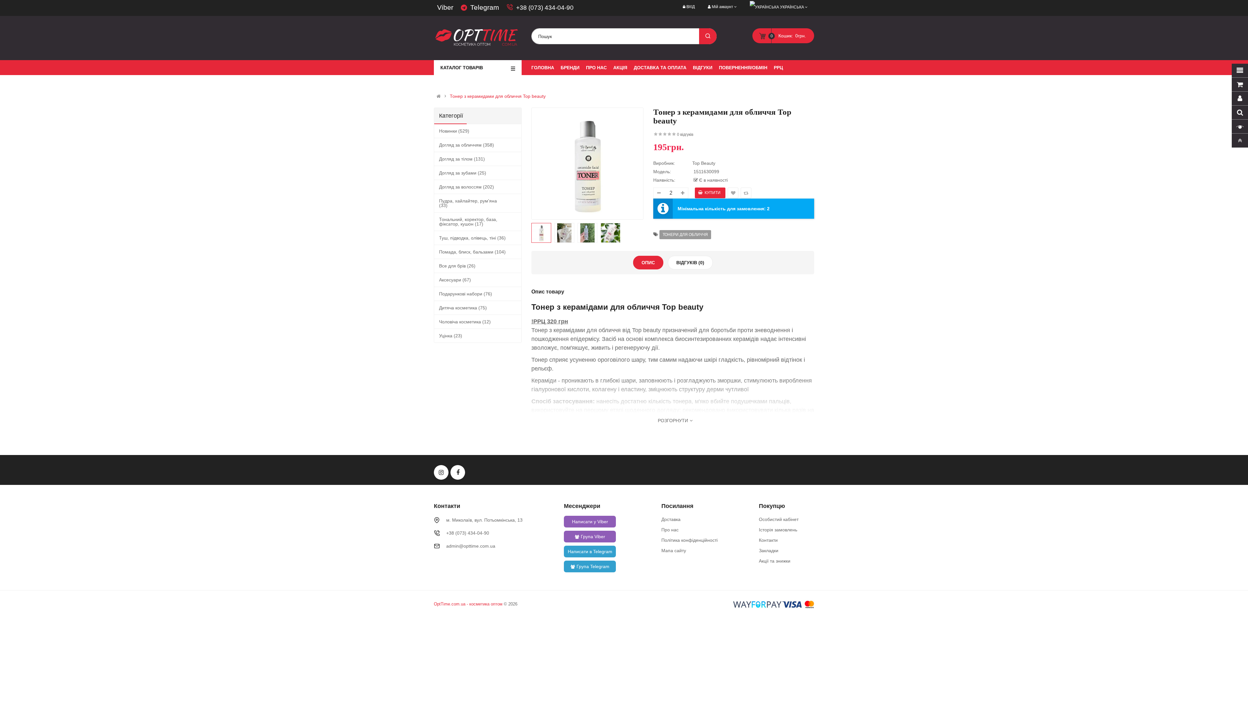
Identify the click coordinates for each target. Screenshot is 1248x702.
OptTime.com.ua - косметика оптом (468, 604)
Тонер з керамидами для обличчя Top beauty (498, 96)
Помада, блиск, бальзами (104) (472, 251)
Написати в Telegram (590, 551)
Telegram (484, 7)
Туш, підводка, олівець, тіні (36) (472, 237)
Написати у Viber (590, 521)
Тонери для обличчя (685, 234)
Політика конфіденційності (689, 540)
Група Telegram (593, 566)
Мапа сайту (673, 550)
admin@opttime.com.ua (470, 546)
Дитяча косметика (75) (463, 307)
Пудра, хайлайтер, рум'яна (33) (468, 203)
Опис (648, 262)
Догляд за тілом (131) (462, 159)
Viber (445, 7)
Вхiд (690, 7)
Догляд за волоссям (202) (466, 186)
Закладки (768, 550)
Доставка (671, 519)
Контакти (768, 540)
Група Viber (593, 536)
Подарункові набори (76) (465, 293)
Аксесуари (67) (455, 279)
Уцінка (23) (450, 335)
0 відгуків (685, 134)
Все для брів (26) (457, 265)
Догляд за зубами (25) (462, 173)
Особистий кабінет (779, 519)
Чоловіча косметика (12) (465, 321)
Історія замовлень (778, 529)
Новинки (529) (454, 131)
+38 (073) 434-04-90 (545, 7)
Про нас (670, 529)
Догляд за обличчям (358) (466, 145)
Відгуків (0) (690, 262)
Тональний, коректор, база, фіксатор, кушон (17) (468, 222)
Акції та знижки (774, 561)
